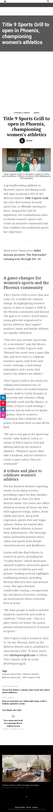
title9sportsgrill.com (22, 655)
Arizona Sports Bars (12, 674)
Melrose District (31, 674)
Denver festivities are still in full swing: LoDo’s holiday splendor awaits (24, 702)
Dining (36, 113)
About (28, 807)
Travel (27, 788)
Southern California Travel (13, 788)
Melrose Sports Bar (11, 677)
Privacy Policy (20, 807)
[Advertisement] (26, 79)
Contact (35, 807)
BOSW (29, 140)
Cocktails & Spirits (22, 113)
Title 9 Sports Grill (36, 198)
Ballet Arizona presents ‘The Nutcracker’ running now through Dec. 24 (25, 254)
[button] (22, 796)
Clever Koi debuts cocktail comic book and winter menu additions (26, 691)
